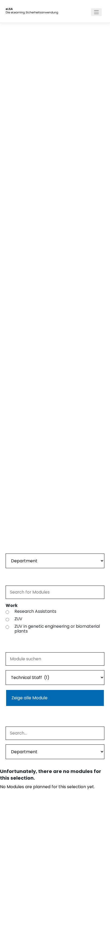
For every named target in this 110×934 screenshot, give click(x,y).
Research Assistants (35, 611)
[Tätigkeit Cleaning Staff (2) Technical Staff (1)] (55, 677)
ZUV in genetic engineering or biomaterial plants (57, 629)
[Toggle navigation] (96, 12)
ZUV (18, 619)
